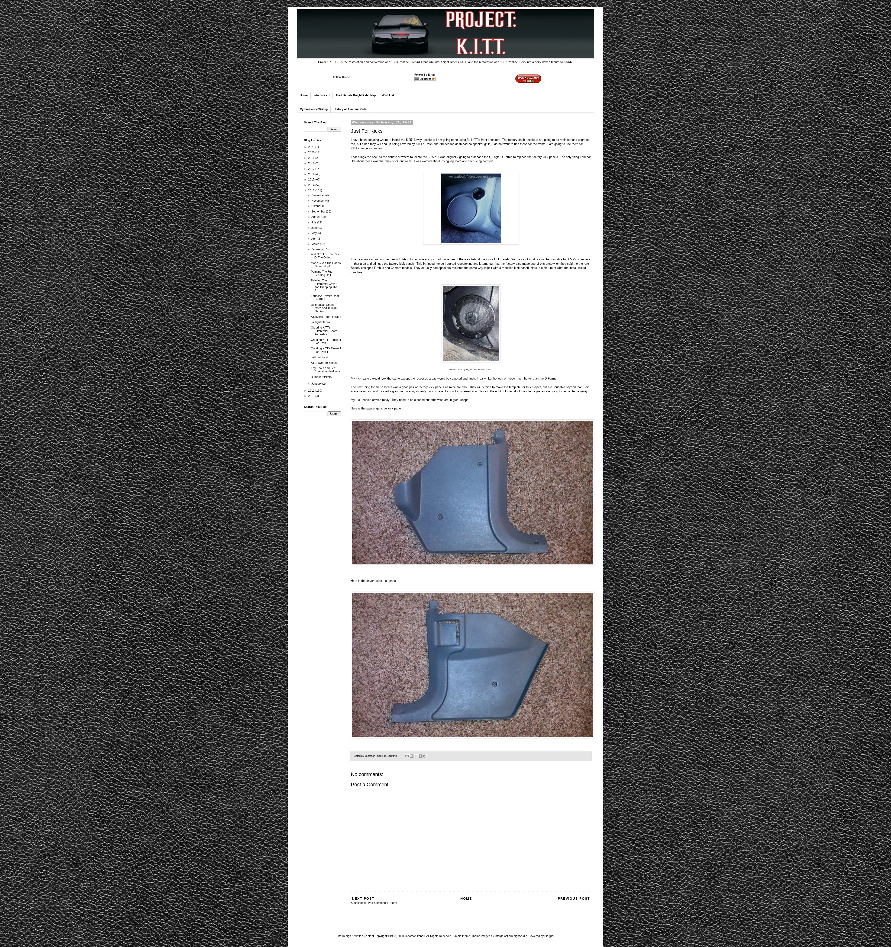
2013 (311, 190)
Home (304, 95)
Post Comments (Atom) (382, 903)
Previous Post (574, 898)
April (314, 238)
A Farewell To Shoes (324, 362)
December (318, 195)
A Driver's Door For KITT (326, 317)
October (316, 206)
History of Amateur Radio (350, 109)
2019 (311, 158)
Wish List (388, 95)
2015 (311, 179)
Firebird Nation (399, 259)
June (314, 227)
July (314, 222)
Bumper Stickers (321, 377)
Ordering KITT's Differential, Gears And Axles (324, 331)
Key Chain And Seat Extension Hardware (325, 370)
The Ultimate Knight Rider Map (356, 95)
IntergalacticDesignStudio (511, 936)
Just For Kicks (319, 357)
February (317, 249)
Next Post (363, 898)
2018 (311, 163)
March (315, 244)
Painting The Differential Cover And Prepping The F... (324, 285)
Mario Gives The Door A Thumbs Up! (326, 264)
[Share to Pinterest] (424, 756)
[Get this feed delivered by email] (425, 79)
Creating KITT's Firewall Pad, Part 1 (326, 350)
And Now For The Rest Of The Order (325, 256)
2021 (311, 147)
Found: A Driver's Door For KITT (325, 297)
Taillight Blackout (321, 322)
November (318, 200)
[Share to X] (415, 756)
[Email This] (407, 756)
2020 (311, 152)
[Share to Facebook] (420, 756)
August (316, 217)
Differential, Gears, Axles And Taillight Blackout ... (324, 308)
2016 (311, 174)
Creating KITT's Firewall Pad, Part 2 (326, 341)
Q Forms (550, 378)
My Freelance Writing (314, 109)
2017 (311, 169)
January (316, 383)
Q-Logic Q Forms (500, 157)
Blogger (549, 936)
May (314, 233)
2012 (311, 390)
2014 (311, 185)
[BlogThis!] (411, 756)
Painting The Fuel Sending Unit (322, 273)
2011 (311, 396)
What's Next (322, 95)
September (318, 211)
